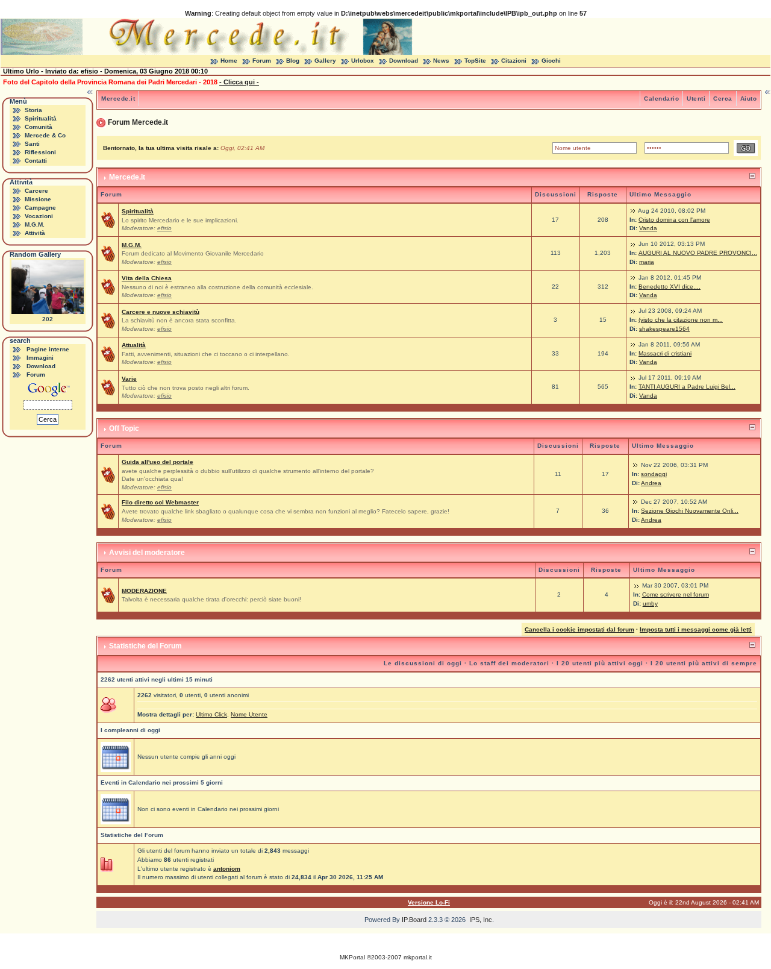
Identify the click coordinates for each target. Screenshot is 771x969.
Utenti (696, 98)
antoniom (226, 868)
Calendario (661, 98)
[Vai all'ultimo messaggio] (633, 210)
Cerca (722, 98)
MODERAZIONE (144, 591)
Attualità (134, 345)
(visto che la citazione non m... (680, 319)
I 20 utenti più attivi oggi (600, 663)
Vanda (648, 228)
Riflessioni (40, 152)
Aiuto (748, 98)
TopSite (475, 60)
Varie (129, 378)
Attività (35, 233)
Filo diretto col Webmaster (160, 502)
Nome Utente (249, 714)
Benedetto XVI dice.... (669, 286)
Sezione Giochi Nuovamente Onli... (689, 510)
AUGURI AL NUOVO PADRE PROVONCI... (697, 252)
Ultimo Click (211, 714)
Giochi (551, 60)
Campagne (40, 207)
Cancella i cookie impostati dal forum (579, 629)
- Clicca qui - (239, 82)
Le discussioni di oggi (423, 663)
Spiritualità (41, 118)
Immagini (40, 357)
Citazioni (513, 60)
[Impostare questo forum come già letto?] (108, 219)
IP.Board (414, 919)
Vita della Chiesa (147, 278)
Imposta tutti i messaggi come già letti (696, 629)
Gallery (325, 60)
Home (228, 60)
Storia (33, 110)
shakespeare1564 (664, 328)
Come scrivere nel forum (675, 594)
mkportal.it (418, 957)
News (441, 60)
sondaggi (654, 474)
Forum (261, 60)
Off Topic (124, 428)
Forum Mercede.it (138, 122)
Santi (32, 143)
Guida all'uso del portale (157, 462)
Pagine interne (48, 349)
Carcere (36, 190)
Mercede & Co (45, 135)
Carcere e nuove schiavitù (160, 312)
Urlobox (362, 60)
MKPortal (352, 957)
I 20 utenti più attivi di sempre (704, 663)
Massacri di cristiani (664, 353)
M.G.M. (35, 224)
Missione (38, 199)
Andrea (651, 483)
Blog (292, 60)
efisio (164, 228)
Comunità (38, 127)
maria (646, 262)
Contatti (36, 160)
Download (403, 60)
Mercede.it (118, 98)
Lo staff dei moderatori (509, 663)
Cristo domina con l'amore (674, 219)
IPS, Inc (480, 919)
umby (650, 603)
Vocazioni (39, 216)
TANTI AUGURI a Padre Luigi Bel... (686, 386)
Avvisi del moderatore (147, 552)
